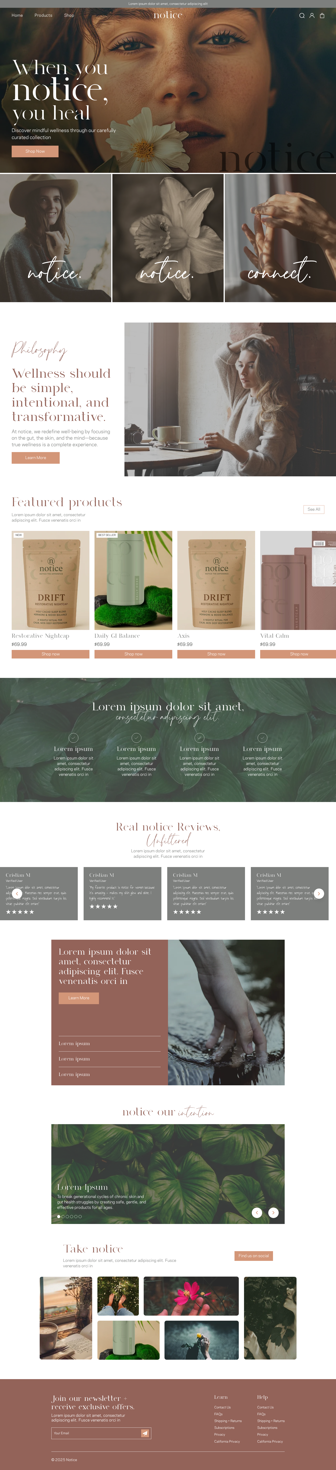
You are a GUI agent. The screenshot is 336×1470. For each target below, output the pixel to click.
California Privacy (227, 1441)
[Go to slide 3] (67, 1216)
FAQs (218, 1414)
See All (314, 509)
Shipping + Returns (228, 1421)
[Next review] (319, 893)
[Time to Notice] (168, 15)
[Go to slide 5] (75, 1216)
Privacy (219, 1434)
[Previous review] (17, 893)
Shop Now (35, 151)
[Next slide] (273, 1212)
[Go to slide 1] (58, 1216)
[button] (302, 15)
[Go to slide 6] (80, 1216)
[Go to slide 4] (71, 1216)
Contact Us (222, 1407)
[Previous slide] (257, 1212)
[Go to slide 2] (63, 1216)
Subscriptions (224, 1427)
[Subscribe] (145, 1433)
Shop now (51, 654)
